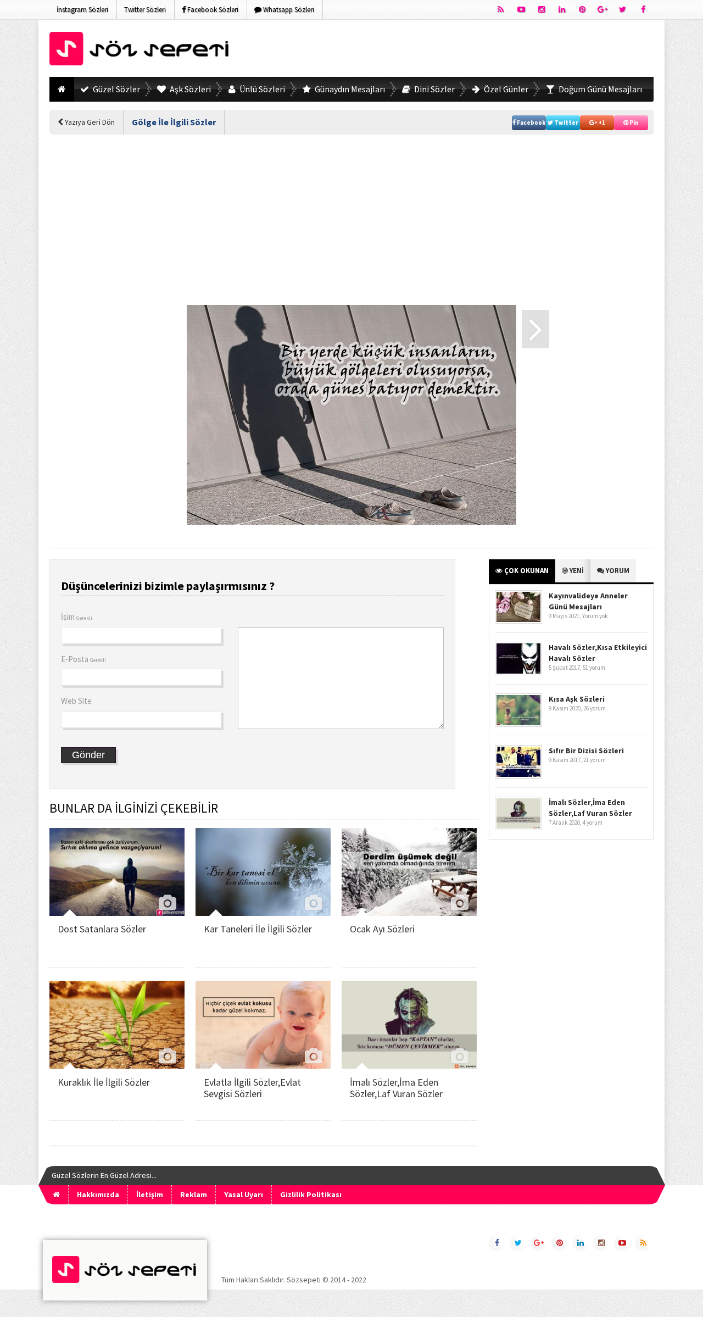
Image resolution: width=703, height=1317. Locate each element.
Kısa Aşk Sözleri (577, 699)
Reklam (193, 1194)
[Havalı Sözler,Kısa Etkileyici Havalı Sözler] (518, 672)
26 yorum (594, 708)
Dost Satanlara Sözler (102, 929)
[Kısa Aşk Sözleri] (518, 724)
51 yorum (594, 667)
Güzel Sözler (115, 89)
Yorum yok (595, 616)
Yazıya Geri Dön (89, 122)
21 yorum (594, 760)
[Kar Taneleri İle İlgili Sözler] (263, 913)
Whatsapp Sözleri (287, 9)
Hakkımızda (98, 1194)
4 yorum (592, 822)
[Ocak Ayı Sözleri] (409, 913)
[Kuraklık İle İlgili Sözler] (117, 1065)
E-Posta (83, 659)
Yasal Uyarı (243, 1194)
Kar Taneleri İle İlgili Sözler (258, 929)
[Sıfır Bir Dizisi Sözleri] (518, 776)
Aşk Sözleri (189, 89)
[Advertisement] (454, 50)
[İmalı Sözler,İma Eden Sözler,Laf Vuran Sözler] (409, 1065)
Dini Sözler (433, 89)
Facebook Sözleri (212, 9)
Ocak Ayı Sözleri (382, 929)
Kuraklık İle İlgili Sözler (104, 1082)
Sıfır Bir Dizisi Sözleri (586, 750)
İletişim (149, 1194)
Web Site (76, 701)
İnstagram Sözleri (82, 9)
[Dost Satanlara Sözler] (117, 913)
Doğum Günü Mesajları (599, 89)
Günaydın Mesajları (349, 89)
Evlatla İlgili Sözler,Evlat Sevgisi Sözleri (252, 1088)
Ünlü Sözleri (261, 89)
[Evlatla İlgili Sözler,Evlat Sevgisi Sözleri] (263, 1065)
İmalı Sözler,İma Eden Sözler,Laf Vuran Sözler (396, 1088)
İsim (76, 617)
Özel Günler (505, 89)
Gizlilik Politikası (311, 1194)
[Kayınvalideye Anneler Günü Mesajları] (518, 621)
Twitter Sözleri (145, 9)
